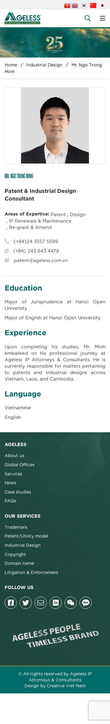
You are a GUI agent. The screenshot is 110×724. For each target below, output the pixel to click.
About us (14, 455)
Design (78, 214)
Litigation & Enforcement (31, 572)
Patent (58, 214)
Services (13, 473)
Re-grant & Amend (30, 227)
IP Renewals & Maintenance (40, 220)
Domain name (19, 563)
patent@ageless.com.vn (41, 260)
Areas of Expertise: (27, 214)
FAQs (10, 500)
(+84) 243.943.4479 (36, 250)
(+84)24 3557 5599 (36, 241)
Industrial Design (23, 545)
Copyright (15, 554)
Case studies (18, 491)
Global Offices (20, 464)
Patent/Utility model (26, 535)
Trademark (16, 527)
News (10, 482)
